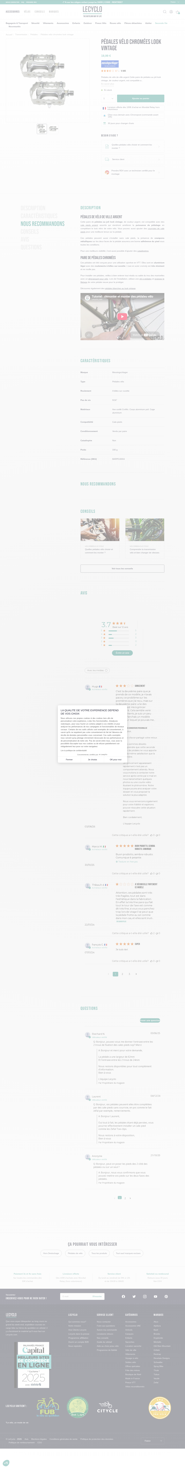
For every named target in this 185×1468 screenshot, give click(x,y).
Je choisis (92, 759)
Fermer (69, 759)
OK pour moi (115, 759)
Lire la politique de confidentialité (74, 751)
